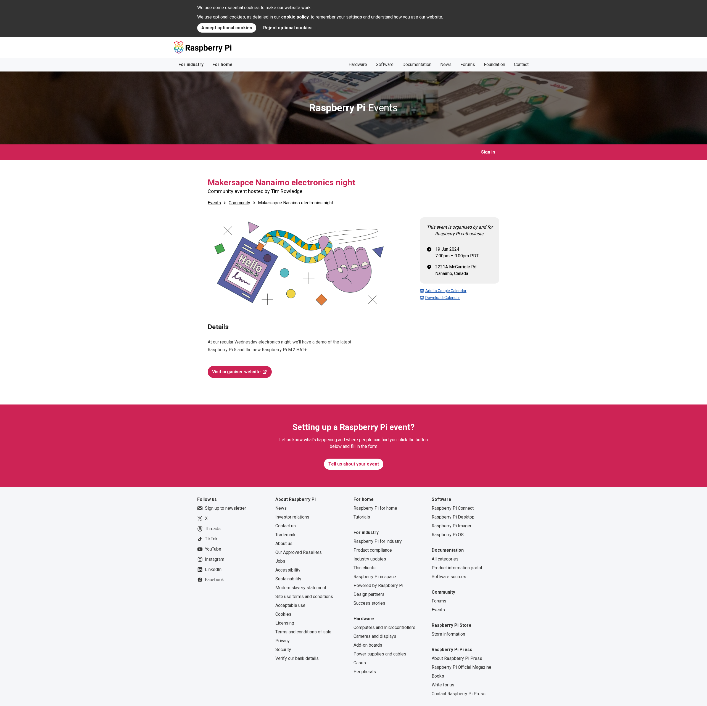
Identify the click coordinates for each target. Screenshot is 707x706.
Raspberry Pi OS (448, 534)
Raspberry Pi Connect (453, 508)
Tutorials (362, 517)
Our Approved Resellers (298, 552)
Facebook (214, 579)
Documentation (416, 64)
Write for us (443, 685)
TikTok (211, 538)
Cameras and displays (375, 636)
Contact (521, 64)
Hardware (358, 64)
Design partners (369, 594)
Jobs (280, 561)
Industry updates (370, 559)
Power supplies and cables (380, 654)
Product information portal (457, 567)
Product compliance (373, 550)
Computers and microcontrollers (384, 627)
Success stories (369, 603)
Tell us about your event (353, 464)
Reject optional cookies (288, 27)
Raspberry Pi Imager (451, 525)
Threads (213, 528)
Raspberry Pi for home (375, 508)
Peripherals (365, 671)
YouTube (213, 549)
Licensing (284, 623)
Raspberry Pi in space (375, 576)
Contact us (285, 525)
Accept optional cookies (226, 27)
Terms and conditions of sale (303, 631)
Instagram (214, 559)
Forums (467, 64)
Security (283, 649)
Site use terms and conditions (304, 596)
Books (438, 676)
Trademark (285, 534)
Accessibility (287, 570)
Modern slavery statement (300, 587)
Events (353, 108)
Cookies (283, 614)
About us (283, 543)
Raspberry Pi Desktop (453, 517)
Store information (448, 634)
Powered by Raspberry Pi (378, 585)
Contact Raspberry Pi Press (459, 693)
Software (385, 64)
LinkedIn (213, 569)
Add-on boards (368, 645)
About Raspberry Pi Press (457, 658)
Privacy (282, 640)
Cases (360, 662)
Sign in (488, 152)
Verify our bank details (297, 658)
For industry (191, 64)
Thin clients (365, 567)
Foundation (494, 64)
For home (222, 64)
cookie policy (295, 17)
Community (239, 202)
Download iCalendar (442, 297)
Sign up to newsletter (225, 508)
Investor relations (292, 517)
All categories (445, 559)
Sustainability (288, 578)
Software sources (449, 576)
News (446, 64)
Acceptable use (290, 605)
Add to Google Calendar (445, 291)
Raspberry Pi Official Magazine (461, 667)
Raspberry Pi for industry (378, 541)
